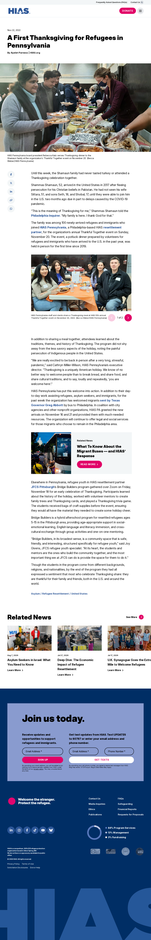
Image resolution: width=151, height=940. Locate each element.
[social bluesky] (51, 830)
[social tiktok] (35, 830)
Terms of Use (28, 864)
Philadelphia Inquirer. (46, 215)
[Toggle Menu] (140, 11)
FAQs (121, 798)
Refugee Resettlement (55, 593)
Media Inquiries (97, 804)
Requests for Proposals (131, 814)
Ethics (92, 809)
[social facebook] (11, 174)
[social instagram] (19, 830)
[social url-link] (11, 200)
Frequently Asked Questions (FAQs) (111, 2)
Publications (95, 814)
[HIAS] (31, 801)
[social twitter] (11, 183)
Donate (127, 10)
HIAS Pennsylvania (53, 227)
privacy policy (39, 769)
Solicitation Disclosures (17, 867)
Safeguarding (125, 804)
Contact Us (135, 2)
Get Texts (102, 759)
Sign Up (43, 759)
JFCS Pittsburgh (43, 487)
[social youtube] (43, 830)
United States (79, 593)
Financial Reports (127, 809)
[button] (128, 317)
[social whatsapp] (11, 208)
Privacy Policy (13, 864)
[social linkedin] (11, 191)
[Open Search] (142, 2)
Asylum (35, 593)
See (131, 617)
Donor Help (35, 867)
